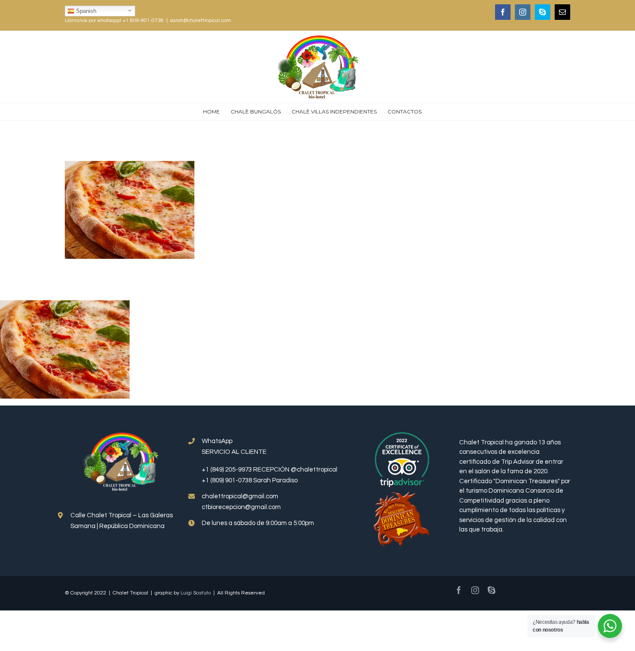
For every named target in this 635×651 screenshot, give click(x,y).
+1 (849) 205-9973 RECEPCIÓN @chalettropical (269, 469)
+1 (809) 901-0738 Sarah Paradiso (250, 480)
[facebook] (459, 590)
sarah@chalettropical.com (200, 20)
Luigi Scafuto (196, 593)
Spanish (85, 11)
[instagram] (475, 590)
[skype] (491, 590)
